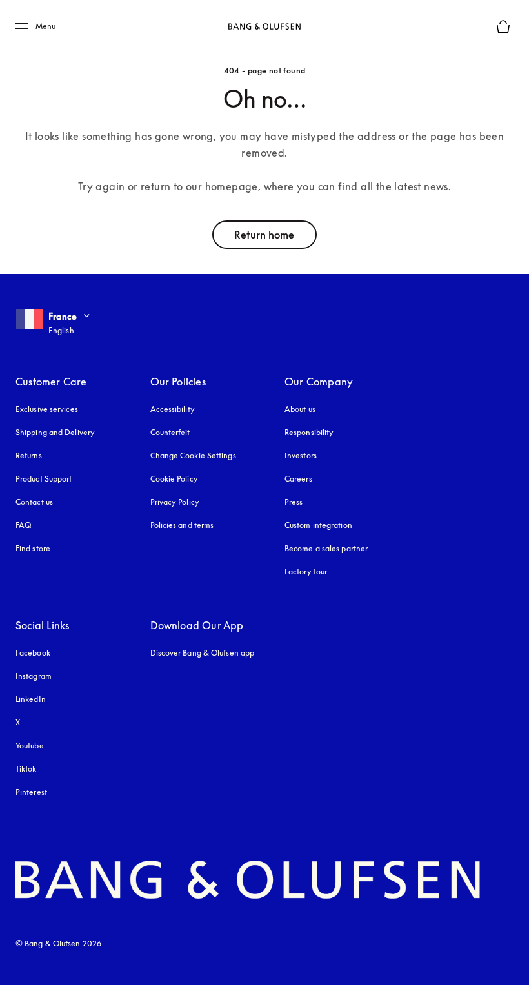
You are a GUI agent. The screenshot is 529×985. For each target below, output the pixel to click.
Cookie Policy (174, 478)
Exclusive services (46, 409)
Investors (300, 455)
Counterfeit (170, 432)
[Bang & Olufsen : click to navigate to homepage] (264, 26)
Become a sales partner (326, 548)
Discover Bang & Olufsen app (202, 653)
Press (293, 502)
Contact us (34, 502)
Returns (28, 455)
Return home (264, 234)
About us (299, 409)
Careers (298, 478)
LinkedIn (30, 699)
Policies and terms (182, 525)
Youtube (29, 745)
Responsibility (309, 432)
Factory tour (305, 571)
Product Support (43, 478)
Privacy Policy (174, 502)
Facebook (32, 653)
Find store (32, 548)
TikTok (26, 769)
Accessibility (172, 409)
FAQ (23, 525)
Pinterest (31, 792)
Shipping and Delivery (55, 432)
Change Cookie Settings (193, 455)
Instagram (33, 676)
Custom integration (318, 525)
